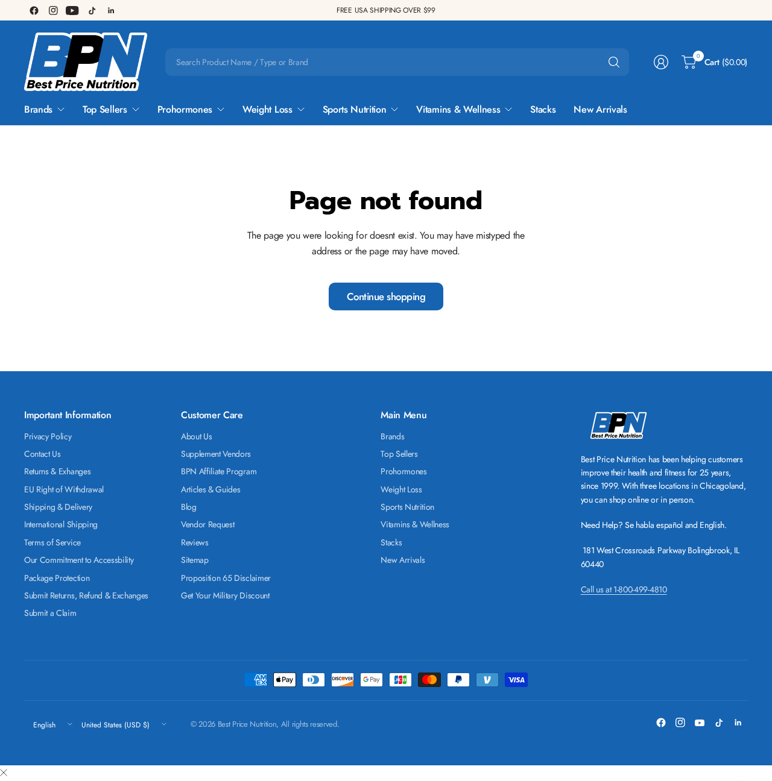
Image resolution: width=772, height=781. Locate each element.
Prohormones (403, 471)
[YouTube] (72, 10)
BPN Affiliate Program (218, 471)
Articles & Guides (211, 489)
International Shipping (61, 524)
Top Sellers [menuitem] (105, 109)
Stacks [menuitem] (542, 109)
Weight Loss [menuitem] (267, 109)
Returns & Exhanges (57, 471)
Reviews (195, 542)
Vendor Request (208, 524)
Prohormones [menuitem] (184, 109)
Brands (392, 436)
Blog (189, 507)
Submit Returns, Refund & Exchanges (86, 595)
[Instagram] (53, 10)
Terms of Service (52, 542)
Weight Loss (401, 489)
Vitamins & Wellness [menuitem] (458, 109)
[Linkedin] (111, 10)
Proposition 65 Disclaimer (226, 578)
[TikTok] (91, 10)
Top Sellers (399, 454)
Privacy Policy (48, 436)
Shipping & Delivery (58, 507)
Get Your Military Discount (225, 595)
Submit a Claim (50, 613)
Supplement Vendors (216, 454)
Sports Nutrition (407, 507)
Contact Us (42, 454)
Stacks (391, 542)
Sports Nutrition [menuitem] (355, 109)
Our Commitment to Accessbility (78, 560)
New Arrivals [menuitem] (600, 109)
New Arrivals (403, 560)
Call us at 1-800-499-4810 (624, 589)
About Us (196, 436)
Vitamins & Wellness (415, 524)
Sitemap (195, 560)
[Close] (3, 773)
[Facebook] (33, 10)
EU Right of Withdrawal (64, 489)
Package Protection (56, 578)
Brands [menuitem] (38, 109)
